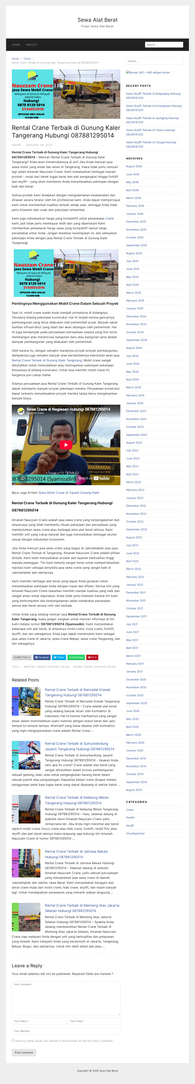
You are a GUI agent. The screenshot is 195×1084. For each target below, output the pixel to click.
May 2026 (132, 182)
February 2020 (135, 742)
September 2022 (136, 529)
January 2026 (134, 213)
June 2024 (132, 363)
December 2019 (136, 758)
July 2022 (132, 545)
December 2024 (136, 316)
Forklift (130, 817)
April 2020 (132, 726)
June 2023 (132, 458)
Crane (27, 58)
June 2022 (132, 553)
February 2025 (135, 300)
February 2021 (135, 663)
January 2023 (134, 497)
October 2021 (134, 608)
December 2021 (136, 592)
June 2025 (132, 268)
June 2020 (132, 710)
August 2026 (134, 166)
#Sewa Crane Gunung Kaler (94, 666)
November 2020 (136, 687)
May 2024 (132, 371)
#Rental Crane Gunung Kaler (46, 666)
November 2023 (136, 419)
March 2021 (133, 655)
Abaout (31, 44)
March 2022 (133, 568)
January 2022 (134, 584)
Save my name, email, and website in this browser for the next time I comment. (64, 1040)
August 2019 (134, 789)
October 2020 (135, 695)
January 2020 (134, 750)
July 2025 (132, 261)
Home (16, 44)
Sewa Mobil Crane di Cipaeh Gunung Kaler (68, 493)
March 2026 (133, 197)
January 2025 (134, 308)
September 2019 (136, 782)
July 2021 (132, 624)
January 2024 (134, 403)
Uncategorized (135, 833)
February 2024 (135, 395)
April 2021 (132, 647)
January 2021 (134, 671)
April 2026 (132, 190)
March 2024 (133, 387)
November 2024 (136, 324)
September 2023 (136, 434)
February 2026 (135, 205)
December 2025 (136, 221)
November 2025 (136, 229)
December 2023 (136, 411)
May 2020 (132, 719)
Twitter (60, 657)
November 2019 (136, 766)
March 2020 (133, 734)
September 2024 (136, 340)
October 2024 (135, 332)
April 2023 (132, 474)
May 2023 (132, 466)
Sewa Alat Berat (98, 20)
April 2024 (132, 379)
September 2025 (136, 245)
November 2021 (136, 600)
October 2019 (134, 774)
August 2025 (134, 253)
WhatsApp (77, 657)
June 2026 (132, 174)
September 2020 (136, 703)
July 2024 (132, 355)
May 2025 (132, 276)
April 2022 (132, 561)
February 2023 (135, 489)
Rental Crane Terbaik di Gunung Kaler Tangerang (47, 360)
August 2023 (134, 442)
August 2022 (134, 537)
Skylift (130, 825)
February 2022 (135, 576)
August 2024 (134, 347)
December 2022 (136, 505)
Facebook (43, 657)
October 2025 (135, 237)
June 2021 (132, 632)
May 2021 (132, 640)
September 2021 (136, 616)
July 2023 (132, 450)
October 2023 (135, 426)
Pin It (93, 657)
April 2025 (132, 284)
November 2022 (136, 513)
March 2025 (133, 292)
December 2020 (136, 679)
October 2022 (134, 521)
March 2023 (133, 482)
